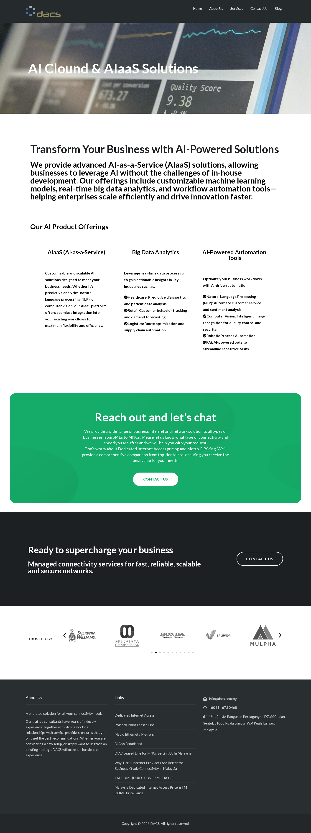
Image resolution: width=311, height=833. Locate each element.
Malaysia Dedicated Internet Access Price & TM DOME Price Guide (151, 790)
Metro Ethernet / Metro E (134, 734)
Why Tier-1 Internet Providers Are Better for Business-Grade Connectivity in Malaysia (149, 765)
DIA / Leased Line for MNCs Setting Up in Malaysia (153, 753)
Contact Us (258, 8)
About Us (216, 8)
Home (197, 8)
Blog (278, 8)
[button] (155, 479)
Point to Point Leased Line (135, 725)
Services (236, 8)
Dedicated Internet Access (135, 715)
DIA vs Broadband (128, 744)
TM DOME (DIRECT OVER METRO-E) (144, 778)
